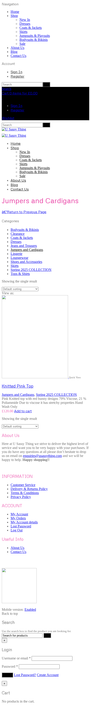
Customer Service (23, 485)
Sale (22, 44)
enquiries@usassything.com (42, 456)
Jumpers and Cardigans (27, 250)
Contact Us (18, 56)
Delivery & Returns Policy (29, 489)
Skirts (23, 32)
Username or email (16, 658)
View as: (8, 293)
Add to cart (23, 411)
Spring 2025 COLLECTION (31, 270)
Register (17, 76)
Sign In (16, 72)
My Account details (24, 522)
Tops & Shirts (20, 274)
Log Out (17, 530)
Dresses (24, 24)
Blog (14, 52)
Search (6, 89)
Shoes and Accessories (26, 262)
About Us (17, 48)
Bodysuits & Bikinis (33, 40)
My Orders (18, 518)
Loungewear (19, 258)
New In (24, 20)
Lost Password (21, 526)
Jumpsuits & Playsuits (34, 36)
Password (10, 666)
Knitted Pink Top (17, 386)
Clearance (18, 234)
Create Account (48, 675)
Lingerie (16, 254)
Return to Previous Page (24, 212)
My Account (19, 514)
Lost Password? (25, 675)
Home (15, 12)
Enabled (30, 609)
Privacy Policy (21, 497)
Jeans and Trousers (24, 246)
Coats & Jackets (30, 28)
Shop (14, 16)
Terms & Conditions (25, 493)
